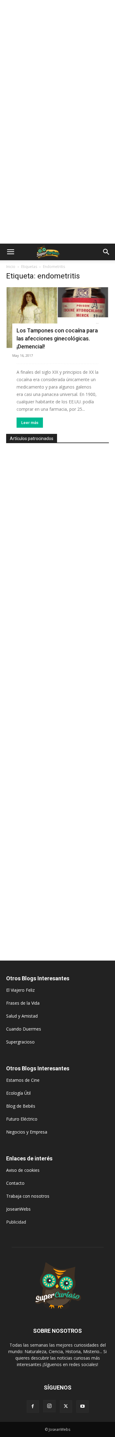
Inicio (10, 266)
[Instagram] (49, 1406)
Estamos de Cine (23, 1080)
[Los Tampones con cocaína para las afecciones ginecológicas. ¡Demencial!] (57, 317)
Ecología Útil (18, 1093)
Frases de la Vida (23, 1003)
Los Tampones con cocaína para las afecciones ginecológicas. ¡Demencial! (57, 338)
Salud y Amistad (22, 1016)
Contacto (15, 1183)
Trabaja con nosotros (27, 1196)
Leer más (29, 422)
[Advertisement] (57, 61)
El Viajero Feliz (20, 990)
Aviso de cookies (23, 1170)
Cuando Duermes (23, 1029)
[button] (10, 252)
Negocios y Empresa (26, 1132)
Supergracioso (20, 1042)
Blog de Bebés (20, 1106)
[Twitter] (66, 1406)
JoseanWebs (18, 1209)
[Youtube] (82, 1406)
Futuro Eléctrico (21, 1119)
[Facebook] (33, 1406)
